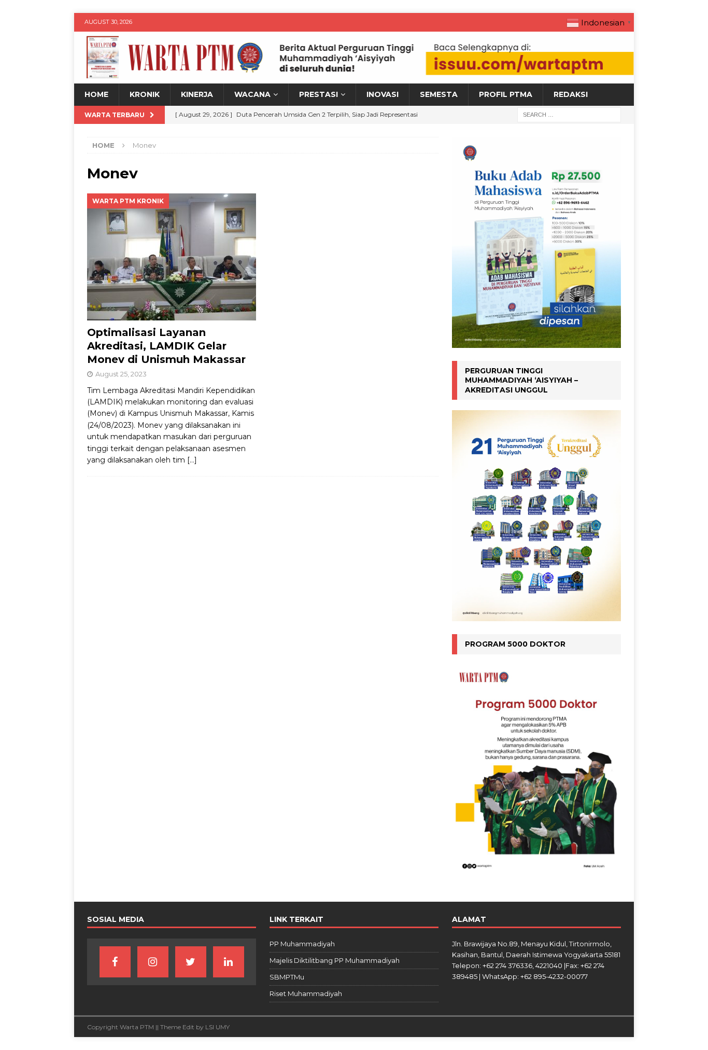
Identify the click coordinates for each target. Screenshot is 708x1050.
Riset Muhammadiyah (306, 993)
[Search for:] (569, 114)
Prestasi (318, 94)
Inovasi (382, 94)
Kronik (145, 94)
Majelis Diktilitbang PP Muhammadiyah (335, 960)
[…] (192, 460)
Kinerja (197, 94)
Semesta (439, 94)
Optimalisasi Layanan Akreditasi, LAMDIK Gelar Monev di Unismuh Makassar (166, 346)
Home (96, 94)
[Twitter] (190, 961)
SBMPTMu (287, 977)
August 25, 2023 (121, 374)
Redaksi (571, 94)
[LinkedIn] (228, 961)
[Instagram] (152, 961)
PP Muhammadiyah (302, 944)
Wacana (252, 94)
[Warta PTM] (354, 77)
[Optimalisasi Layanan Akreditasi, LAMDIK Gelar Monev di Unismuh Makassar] (172, 256)
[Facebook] (115, 961)
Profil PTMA (505, 94)
